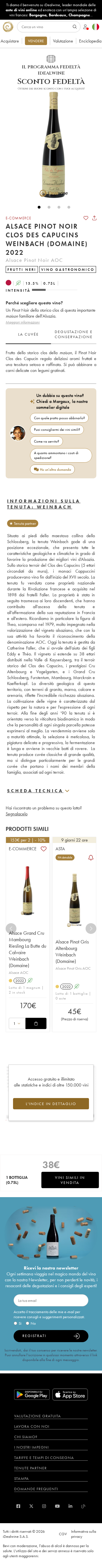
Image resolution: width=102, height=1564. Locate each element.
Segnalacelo (16, 814)
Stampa (21, 1478)
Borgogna (37, 14)
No (33, 1323)
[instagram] (44, 1506)
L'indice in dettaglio (51, 1103)
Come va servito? (46, 441)
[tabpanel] (51, 361)
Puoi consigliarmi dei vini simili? (57, 429)
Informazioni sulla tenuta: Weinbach (43, 504)
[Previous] (11, 928)
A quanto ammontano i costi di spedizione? (56, 455)
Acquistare (10, 41)
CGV (63, 1533)
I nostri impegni (31, 1447)
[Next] (91, 928)
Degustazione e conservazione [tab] (74, 334)
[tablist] (51, 334)
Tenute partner (30, 1468)
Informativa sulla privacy (83, 1534)
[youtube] (57, 1506)
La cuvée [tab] (28, 334)
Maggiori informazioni (23, 322)
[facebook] (18, 1506)
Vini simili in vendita (70, 1180)
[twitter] (31, 1506)
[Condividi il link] (94, 218)
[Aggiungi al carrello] (36, 1023)
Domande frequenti (36, 1488)
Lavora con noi (31, 1426)
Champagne (79, 14)
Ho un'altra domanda (55, 469)
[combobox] (17, 1023)
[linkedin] (70, 1506)
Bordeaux (57, 14)
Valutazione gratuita (37, 1415)
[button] (51, 145)
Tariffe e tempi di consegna (44, 1457)
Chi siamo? (25, 1436)
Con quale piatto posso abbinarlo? (59, 418)
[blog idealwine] (83, 1506)
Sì (20, 1323)
